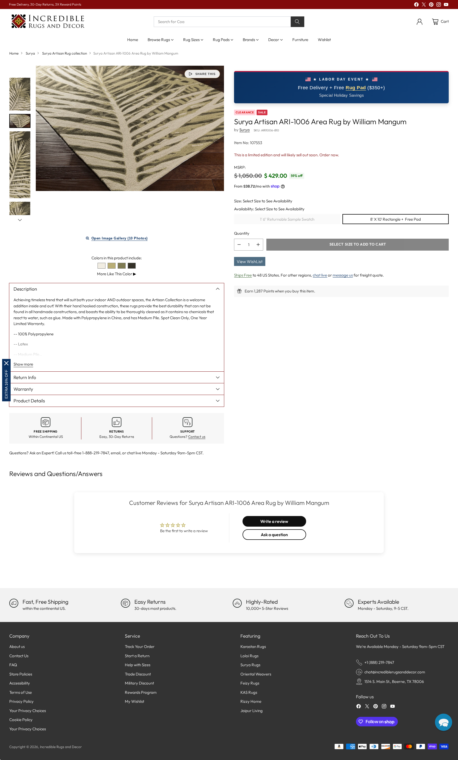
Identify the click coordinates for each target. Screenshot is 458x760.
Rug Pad (356, 87)
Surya (30, 53)
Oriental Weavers (255, 674)
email (115, 452)
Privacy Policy (21, 701)
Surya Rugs (250, 664)
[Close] (6, 363)
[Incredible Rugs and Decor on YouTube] (446, 5)
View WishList (250, 261)
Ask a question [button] (274, 534)
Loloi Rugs (249, 655)
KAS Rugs (248, 692)
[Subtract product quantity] (239, 244)
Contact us (196, 436)
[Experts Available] (349, 603)
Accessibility (19, 683)
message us (343, 274)
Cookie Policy (21, 719)
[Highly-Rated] (237, 603)
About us (17, 646)
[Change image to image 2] (19, 121)
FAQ (13, 664)
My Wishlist (134, 701)
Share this (205, 73)
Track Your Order (140, 646)
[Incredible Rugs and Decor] (47, 21)
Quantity (241, 233)
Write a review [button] (274, 521)
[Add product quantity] (258, 244)
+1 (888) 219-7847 (379, 662)
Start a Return (137, 655)
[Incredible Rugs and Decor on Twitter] (423, 5)
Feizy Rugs (249, 683)
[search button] (298, 21)
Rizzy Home (250, 701)
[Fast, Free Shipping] (13, 603)
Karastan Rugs (253, 646)
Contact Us (18, 655)
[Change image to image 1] (19, 94)
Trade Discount (138, 674)
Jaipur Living (251, 710)
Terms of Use (20, 692)
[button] (443, 722)
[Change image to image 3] (19, 164)
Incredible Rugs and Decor (61, 747)
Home (14, 53)
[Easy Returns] (125, 603)
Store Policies (20, 674)
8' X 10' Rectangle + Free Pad (395, 218)
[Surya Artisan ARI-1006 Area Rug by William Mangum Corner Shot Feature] (130, 128)
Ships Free (243, 274)
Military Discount (139, 683)
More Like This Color (116, 273)
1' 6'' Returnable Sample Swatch (287, 218)
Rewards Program (141, 692)
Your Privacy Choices (27, 710)
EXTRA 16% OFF (6, 384)
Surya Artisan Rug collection (64, 53)
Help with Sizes (137, 664)
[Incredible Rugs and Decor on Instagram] (438, 5)
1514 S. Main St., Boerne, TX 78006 (394, 681)
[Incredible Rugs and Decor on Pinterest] (431, 5)
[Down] (19, 220)
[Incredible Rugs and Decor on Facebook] (416, 5)
